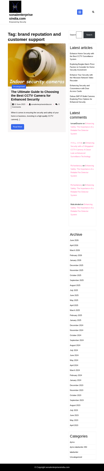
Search (73, 35)
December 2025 (76, 265)
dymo (72, 442)
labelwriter (74, 452)
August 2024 (75, 345)
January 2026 (75, 260)
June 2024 (74, 355)
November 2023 (76, 390)
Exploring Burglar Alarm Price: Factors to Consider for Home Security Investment (82, 67)
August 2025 (75, 285)
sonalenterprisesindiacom (41, 104)
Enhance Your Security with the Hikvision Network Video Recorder (81, 78)
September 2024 (77, 340)
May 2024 (74, 360)
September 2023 (77, 400)
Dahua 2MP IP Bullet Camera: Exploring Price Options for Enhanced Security (82, 99)
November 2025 (76, 270)
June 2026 (74, 240)
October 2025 (75, 275)
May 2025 (74, 300)
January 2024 (75, 380)
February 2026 (76, 255)
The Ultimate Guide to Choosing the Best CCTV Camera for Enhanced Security (35, 95)
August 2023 (75, 405)
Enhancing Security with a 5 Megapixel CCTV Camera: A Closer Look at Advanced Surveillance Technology (82, 150)
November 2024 (76, 330)
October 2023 (75, 395)
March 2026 (75, 250)
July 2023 (74, 410)
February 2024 (76, 375)
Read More (18, 128)
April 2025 (74, 305)
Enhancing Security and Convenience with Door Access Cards (80, 88)
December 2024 (76, 325)
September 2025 (77, 280)
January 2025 (75, 320)
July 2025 (74, 290)
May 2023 (74, 420)
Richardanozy (76, 166)
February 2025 (76, 315)
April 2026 (74, 245)
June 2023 (74, 415)
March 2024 (75, 370)
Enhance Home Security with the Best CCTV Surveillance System (82, 56)
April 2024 (74, 365)
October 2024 (75, 335)
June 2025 (74, 295)
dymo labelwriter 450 (78, 447)
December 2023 (76, 385)
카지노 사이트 (76, 143)
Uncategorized (19, 87)
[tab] (79, 12)
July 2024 (74, 350)
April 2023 (74, 425)
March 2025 (75, 310)
